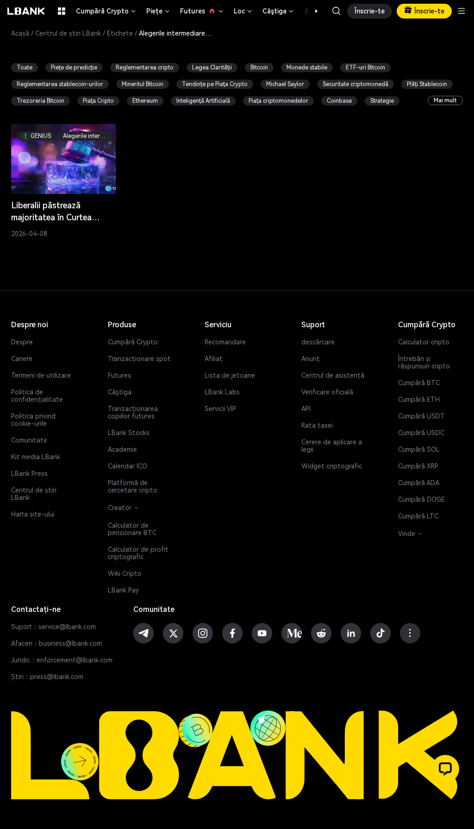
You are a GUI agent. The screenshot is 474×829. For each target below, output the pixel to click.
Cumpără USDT (421, 416)
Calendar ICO (127, 466)
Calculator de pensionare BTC (132, 529)
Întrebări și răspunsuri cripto (424, 362)
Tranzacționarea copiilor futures (133, 412)
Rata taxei (317, 425)
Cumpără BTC (419, 382)
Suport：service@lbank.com (53, 626)
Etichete (120, 33)
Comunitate (29, 440)
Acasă (20, 33)
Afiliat (214, 358)
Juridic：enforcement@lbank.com (61, 660)
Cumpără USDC (421, 432)
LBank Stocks (129, 432)
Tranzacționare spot (139, 358)
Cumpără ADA (418, 482)
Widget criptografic (331, 466)
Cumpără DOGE (421, 499)
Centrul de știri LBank (68, 33)
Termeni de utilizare (41, 375)
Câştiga (278, 11)
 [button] (336, 11)
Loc (243, 11)
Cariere (21, 358)
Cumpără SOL (419, 449)
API (306, 408)
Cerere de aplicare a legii (331, 445)
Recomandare (225, 342)
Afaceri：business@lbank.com (56, 643)
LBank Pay (123, 590)
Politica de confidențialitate (37, 395)
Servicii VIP (220, 408)
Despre (22, 342)
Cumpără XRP (418, 466)
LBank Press (29, 473)
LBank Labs (222, 392)
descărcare (318, 342)
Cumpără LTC (418, 516)
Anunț (310, 358)
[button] (311, 11)
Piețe (158, 11)
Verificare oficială (327, 392)
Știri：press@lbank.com (47, 676)
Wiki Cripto (125, 573)
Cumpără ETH (419, 399)
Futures (202, 11)
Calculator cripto (423, 342)
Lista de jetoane (230, 375)
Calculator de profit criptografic (138, 553)
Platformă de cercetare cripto (132, 486)
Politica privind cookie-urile (33, 419)
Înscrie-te (370, 11)
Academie (122, 449)
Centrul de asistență (332, 375)
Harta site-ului (33, 514)
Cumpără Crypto (106, 11)
